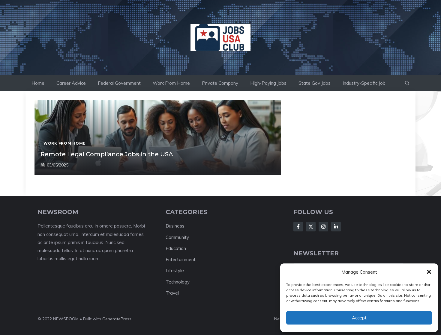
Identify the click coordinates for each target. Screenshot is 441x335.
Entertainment (181, 259)
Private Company (220, 83)
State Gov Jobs (314, 83)
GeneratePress (116, 319)
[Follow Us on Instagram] (323, 226)
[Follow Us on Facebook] (298, 226)
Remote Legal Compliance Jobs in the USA (106, 154)
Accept (359, 318)
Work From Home (171, 83)
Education (176, 248)
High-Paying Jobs (268, 83)
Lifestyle (175, 270)
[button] (429, 272)
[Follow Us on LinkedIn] (336, 226)
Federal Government (119, 83)
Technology (178, 282)
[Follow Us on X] (311, 226)
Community (177, 237)
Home (38, 83)
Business (175, 226)
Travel (172, 293)
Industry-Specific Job (364, 83)
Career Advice (71, 83)
